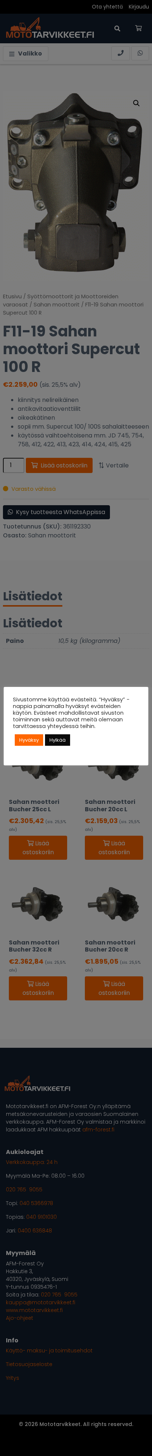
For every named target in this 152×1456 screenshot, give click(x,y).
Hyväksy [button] (29, 740)
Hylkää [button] (57, 740)
